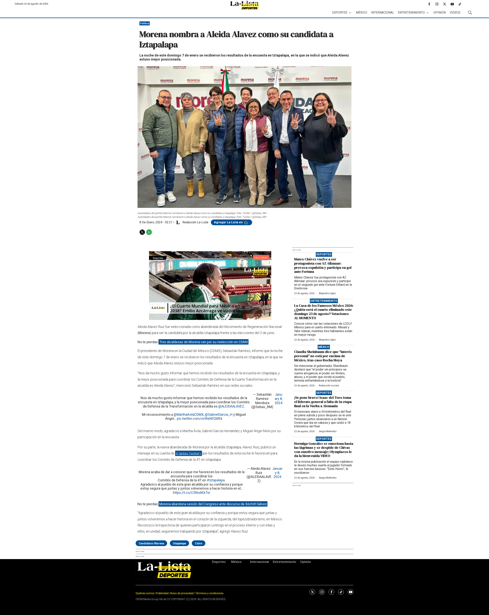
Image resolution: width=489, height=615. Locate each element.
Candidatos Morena (151, 543)
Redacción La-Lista (329, 385)
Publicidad (162, 593)
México (361, 12)
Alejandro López (327, 293)
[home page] (244, 5)
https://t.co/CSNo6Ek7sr (191, 493)
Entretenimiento (411, 12)
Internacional (382, 12)
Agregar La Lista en (228, 222)
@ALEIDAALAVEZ (231, 406)
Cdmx (198, 543)
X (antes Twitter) (188, 453)
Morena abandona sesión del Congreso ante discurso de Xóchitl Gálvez (213, 504)
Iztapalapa (179, 543)
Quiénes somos (145, 593)
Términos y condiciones (209, 593)
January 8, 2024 (279, 398)
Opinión (439, 12)
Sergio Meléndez (328, 431)
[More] (350, 12)
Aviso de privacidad (181, 593)
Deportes (339, 12)
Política (144, 23)
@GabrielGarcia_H (218, 414)
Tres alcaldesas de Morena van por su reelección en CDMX (203, 342)
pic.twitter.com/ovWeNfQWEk (199, 418)
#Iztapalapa (216, 480)
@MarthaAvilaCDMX (189, 414)
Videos (455, 12)
